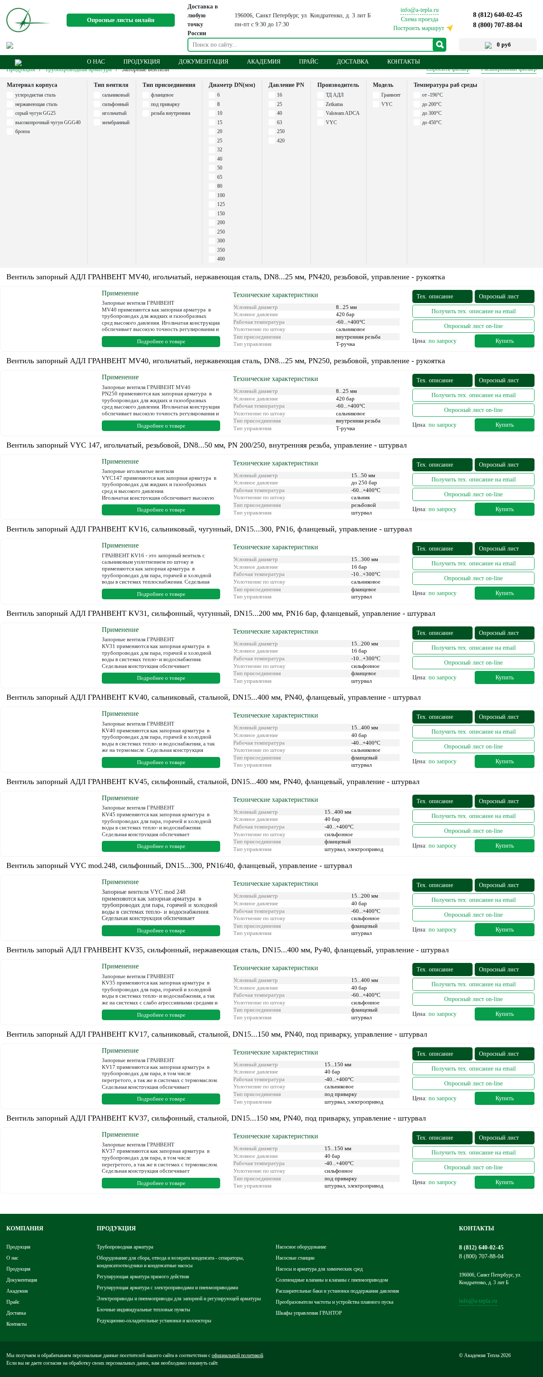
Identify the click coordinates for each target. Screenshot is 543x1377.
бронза (22, 131)
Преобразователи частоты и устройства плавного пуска (334, 1302)
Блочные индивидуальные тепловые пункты (143, 1310)
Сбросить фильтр (448, 69)
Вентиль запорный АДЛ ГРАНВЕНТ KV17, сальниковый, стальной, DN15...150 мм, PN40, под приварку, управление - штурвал (216, 1034)
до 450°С (432, 122)
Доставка (353, 61)
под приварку (165, 104)
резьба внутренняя (170, 113)
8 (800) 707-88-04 (497, 24)
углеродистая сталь (35, 95)
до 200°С (432, 104)
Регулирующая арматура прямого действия (143, 1277)
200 (221, 222)
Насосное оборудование (301, 1247)
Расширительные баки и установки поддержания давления (337, 1291)
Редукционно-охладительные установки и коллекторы (154, 1321)
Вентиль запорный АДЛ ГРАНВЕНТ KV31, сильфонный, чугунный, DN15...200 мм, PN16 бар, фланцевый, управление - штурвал (220, 613)
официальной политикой (237, 1355)
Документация (203, 61)
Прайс (308, 61)
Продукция (20, 69)
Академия (263, 61)
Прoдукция (141, 61)
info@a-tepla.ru (419, 10)
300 (221, 241)
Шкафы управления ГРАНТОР (309, 1313)
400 (221, 259)
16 (279, 95)
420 (281, 141)
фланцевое (162, 95)
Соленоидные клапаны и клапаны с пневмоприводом (332, 1280)
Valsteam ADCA (343, 113)
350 (221, 250)
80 (219, 186)
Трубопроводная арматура (78, 69)
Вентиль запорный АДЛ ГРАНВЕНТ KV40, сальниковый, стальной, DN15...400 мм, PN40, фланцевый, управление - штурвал (213, 697)
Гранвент (390, 95)
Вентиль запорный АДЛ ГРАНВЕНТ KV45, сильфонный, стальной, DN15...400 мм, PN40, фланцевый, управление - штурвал (213, 781)
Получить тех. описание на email (473, 311)
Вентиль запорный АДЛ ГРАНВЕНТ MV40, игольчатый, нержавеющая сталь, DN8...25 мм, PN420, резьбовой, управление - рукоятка (225, 277)
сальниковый (115, 95)
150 (221, 214)
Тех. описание (435, 296)
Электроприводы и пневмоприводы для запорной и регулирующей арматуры (179, 1299)
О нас (96, 61)
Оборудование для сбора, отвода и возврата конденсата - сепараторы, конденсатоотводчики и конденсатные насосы (170, 1262)
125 (221, 204)
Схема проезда (419, 19)
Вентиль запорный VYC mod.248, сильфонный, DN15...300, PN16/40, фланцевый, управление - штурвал (179, 865)
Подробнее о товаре (161, 341)
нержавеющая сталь (36, 104)
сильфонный (115, 104)
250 (221, 232)
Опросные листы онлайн (120, 20)
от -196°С (432, 95)
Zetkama (334, 104)
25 (219, 141)
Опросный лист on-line (473, 326)
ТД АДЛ (335, 95)
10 (219, 113)
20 (219, 131)
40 (219, 159)
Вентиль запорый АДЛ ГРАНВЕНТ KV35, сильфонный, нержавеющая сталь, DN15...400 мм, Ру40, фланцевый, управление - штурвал (227, 950)
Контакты (403, 61)
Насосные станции (295, 1258)
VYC (331, 122)
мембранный (115, 122)
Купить (504, 341)
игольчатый (114, 113)
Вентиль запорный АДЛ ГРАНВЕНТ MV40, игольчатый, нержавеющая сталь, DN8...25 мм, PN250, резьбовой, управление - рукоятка (225, 360)
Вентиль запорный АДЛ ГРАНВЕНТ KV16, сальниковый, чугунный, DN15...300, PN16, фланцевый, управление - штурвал (209, 529)
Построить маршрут (418, 28)
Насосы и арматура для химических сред (319, 1269)
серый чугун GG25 (35, 113)
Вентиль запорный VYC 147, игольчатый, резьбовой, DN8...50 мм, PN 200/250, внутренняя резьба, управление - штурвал (206, 445)
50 (219, 168)
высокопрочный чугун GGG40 (48, 122)
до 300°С (432, 113)
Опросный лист (499, 296)
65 (219, 177)
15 (219, 122)
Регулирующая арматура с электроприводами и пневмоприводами (167, 1288)
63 (279, 122)
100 (221, 195)
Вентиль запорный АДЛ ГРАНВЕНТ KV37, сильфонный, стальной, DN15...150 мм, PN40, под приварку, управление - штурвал (216, 1118)
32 (219, 150)
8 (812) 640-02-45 (497, 14)
